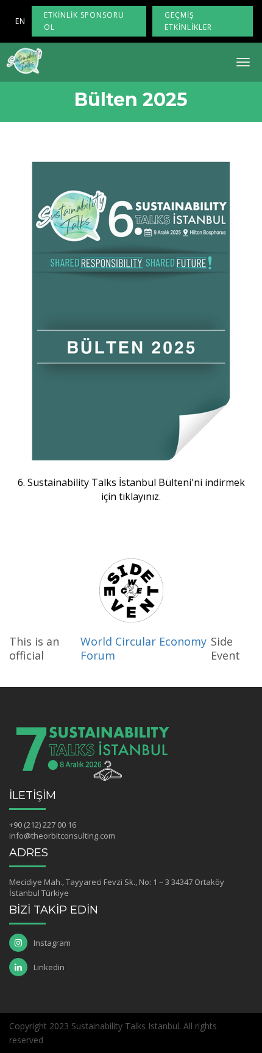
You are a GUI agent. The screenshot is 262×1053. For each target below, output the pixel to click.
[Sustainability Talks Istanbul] (24, 61)
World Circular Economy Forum (143, 649)
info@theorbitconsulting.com (62, 835)
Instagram (52, 942)
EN (20, 21)
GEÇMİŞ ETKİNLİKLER (188, 21)
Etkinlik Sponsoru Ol (84, 21)
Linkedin (49, 967)
